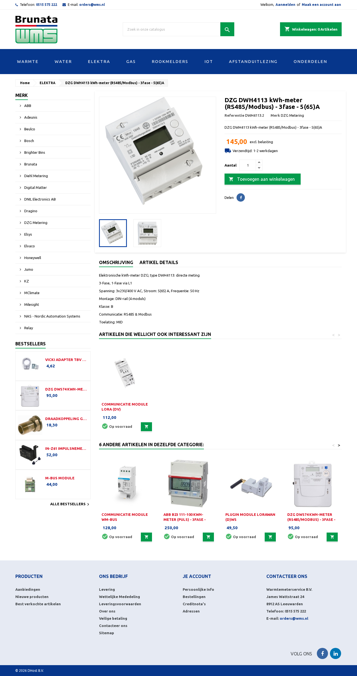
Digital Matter (35, 187)
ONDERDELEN (310, 61)
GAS (131, 61)
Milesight (31, 304)
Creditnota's (194, 604)
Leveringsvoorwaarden (120, 604)
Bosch (28, 141)
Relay (28, 328)
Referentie (234, 115)
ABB (27, 106)
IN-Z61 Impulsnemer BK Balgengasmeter (66, 448)
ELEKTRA (99, 61)
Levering (107, 589)
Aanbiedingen (27, 589)
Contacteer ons (113, 626)
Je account (197, 576)
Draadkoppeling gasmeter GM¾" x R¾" (66, 419)
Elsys (27, 234)
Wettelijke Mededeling (119, 597)
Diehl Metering (35, 176)
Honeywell (32, 258)
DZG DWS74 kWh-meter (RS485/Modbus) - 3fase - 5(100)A (66, 389)
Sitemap (106, 633)
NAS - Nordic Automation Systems (51, 316)
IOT (208, 61)
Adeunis (30, 117)
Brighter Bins (34, 152)
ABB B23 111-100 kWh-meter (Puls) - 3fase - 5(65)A (184, 519)
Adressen (191, 611)
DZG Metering (35, 222)
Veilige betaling (113, 618)
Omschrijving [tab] (116, 262)
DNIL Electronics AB (39, 199)
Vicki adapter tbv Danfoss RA (66, 360)
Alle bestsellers (70, 504)
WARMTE (27, 61)
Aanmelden (285, 4)
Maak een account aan (321, 4)
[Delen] (241, 197)
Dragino (30, 211)
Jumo (28, 269)
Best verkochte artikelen (38, 604)
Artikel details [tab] (158, 262)
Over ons (107, 611)
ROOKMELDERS (170, 61)
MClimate (31, 293)
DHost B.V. (36, 670)
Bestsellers (30, 343)
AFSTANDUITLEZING (253, 61)
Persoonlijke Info (198, 589)
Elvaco (29, 246)
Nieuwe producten (32, 597)
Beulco (29, 129)
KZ (26, 281)
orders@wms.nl (92, 4)
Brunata (30, 164)
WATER (63, 61)
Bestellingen (194, 597)
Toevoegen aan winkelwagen (262, 179)
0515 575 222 (46, 4)
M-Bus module (59, 478)
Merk (21, 95)
